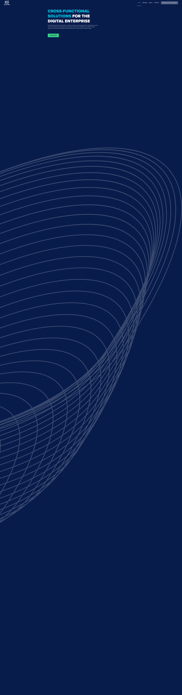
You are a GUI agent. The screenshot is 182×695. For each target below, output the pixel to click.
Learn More (53, 35)
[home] (7, 3)
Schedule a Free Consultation (169, 2)
